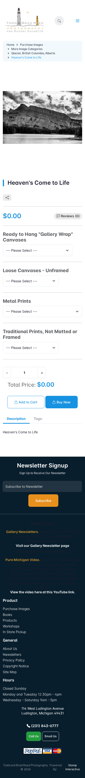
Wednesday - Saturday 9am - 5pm (30, 700)
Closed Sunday (14, 688)
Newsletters (12, 654)
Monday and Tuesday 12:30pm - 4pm (32, 694)
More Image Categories (26, 49)
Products (10, 620)
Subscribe (43, 501)
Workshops (11, 626)
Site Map (10, 672)
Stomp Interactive (72, 767)
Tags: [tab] (38, 419)
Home (10, 44)
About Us (10, 649)
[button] (59, 20)
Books (7, 615)
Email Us (50, 736)
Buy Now (63, 402)
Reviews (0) (70, 216)
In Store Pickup (14, 632)
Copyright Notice (16, 666)
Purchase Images (31, 44)
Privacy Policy (14, 660)
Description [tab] (16, 419)
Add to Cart (27, 402)
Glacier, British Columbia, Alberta (33, 53)
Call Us (33, 736)
